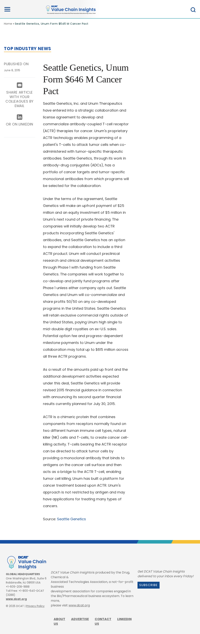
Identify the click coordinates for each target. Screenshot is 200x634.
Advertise (80, 619)
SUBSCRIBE (148, 585)
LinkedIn (124, 619)
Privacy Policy (35, 606)
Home (8, 24)
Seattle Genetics (71, 519)
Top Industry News (27, 49)
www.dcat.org (16, 599)
